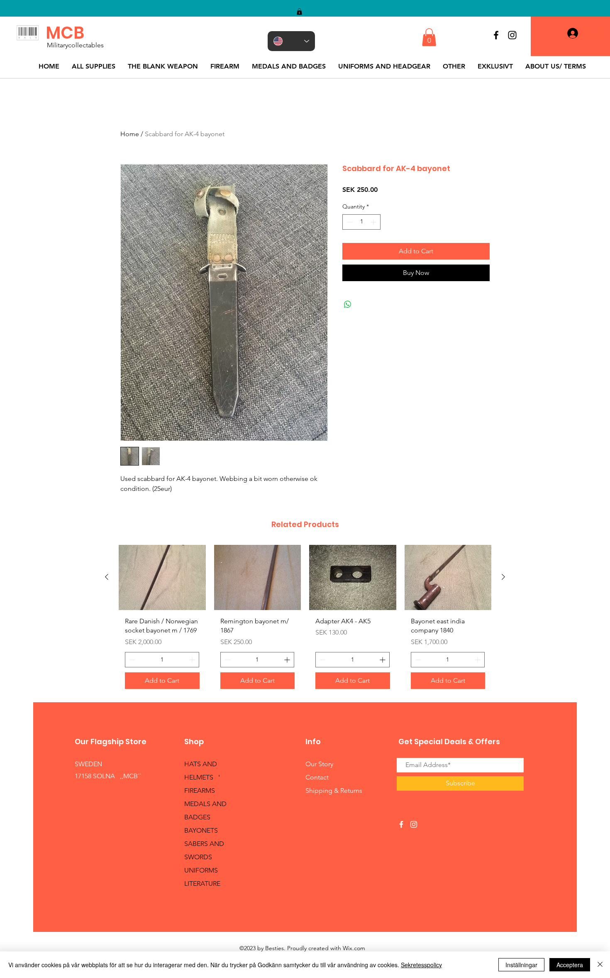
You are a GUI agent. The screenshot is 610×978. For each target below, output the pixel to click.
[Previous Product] (107, 577)
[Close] (600, 964)
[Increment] (374, 222)
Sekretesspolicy (421, 965)
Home (129, 134)
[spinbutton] (361, 222)
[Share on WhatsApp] (348, 304)
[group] (305, 620)
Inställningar (521, 965)
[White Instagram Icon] (413, 824)
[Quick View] (162, 577)
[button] (299, 11)
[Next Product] (503, 577)
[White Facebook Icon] (401, 824)
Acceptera (569, 965)
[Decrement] (349, 222)
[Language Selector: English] (291, 41)
